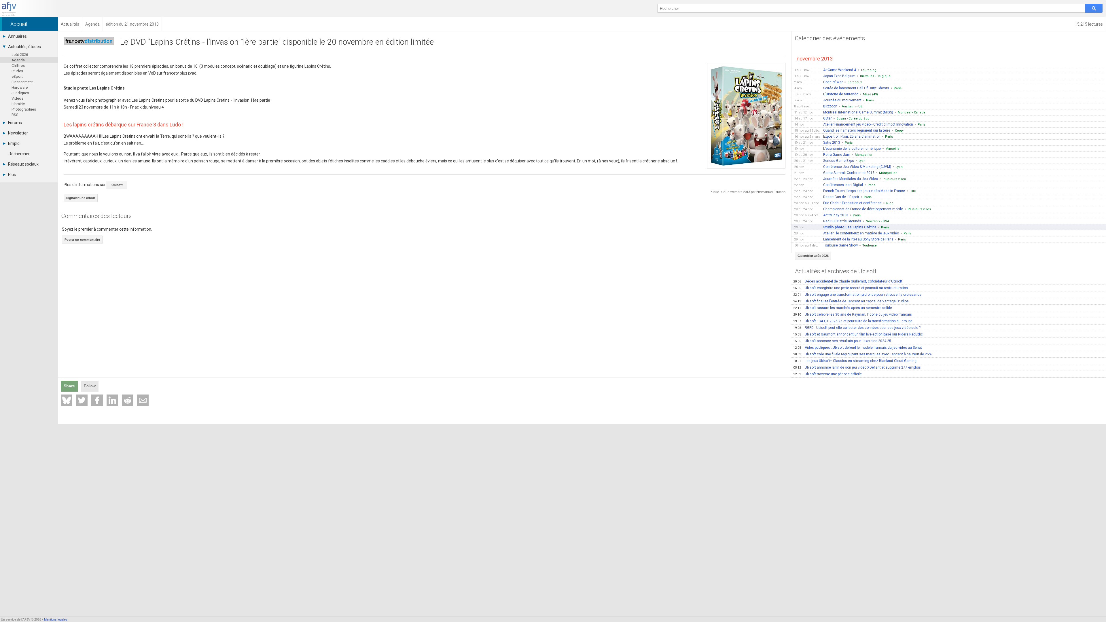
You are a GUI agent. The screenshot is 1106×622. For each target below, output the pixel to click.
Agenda (18, 60)
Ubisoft (117, 185)
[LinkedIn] (112, 400)
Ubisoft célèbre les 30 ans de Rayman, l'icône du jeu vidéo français (852, 314)
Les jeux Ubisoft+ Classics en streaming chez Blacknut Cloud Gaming (854, 361)
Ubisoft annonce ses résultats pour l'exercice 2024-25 (842, 341)
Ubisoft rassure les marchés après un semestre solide (842, 308)
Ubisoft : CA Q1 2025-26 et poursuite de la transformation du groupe (852, 321)
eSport (17, 76)
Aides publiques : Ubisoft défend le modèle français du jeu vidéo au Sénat (857, 348)
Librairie (18, 104)
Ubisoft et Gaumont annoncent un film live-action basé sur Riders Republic (858, 334)
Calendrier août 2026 (813, 255)
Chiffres (18, 65)
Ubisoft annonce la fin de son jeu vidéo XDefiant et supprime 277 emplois (857, 367)
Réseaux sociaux (23, 164)
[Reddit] (127, 400)
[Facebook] (97, 400)
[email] (143, 400)
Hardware (20, 87)
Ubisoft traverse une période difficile (827, 374)
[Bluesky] (66, 400)
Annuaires (17, 36)
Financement (22, 82)
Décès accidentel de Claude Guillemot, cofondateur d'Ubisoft (847, 281)
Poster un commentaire (82, 239)
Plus (12, 174)
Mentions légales (55, 619)
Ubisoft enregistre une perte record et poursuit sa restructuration (850, 288)
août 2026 (20, 54)
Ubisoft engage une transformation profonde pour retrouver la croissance (857, 295)
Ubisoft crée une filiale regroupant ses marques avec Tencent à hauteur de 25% (862, 354)
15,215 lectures (1089, 24)
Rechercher (19, 153)
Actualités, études (24, 46)
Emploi (14, 143)
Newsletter (18, 133)
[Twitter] (82, 400)
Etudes (17, 71)
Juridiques (20, 93)
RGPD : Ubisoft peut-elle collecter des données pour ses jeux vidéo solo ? (857, 328)
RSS (15, 115)
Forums (15, 122)
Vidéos (17, 98)
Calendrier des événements (830, 38)
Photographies (24, 109)
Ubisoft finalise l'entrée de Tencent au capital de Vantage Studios (851, 301)
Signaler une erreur (80, 198)
